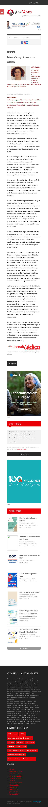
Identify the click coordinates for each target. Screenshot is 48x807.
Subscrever (24, 454)
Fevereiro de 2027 (15, 783)
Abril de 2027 (13, 787)
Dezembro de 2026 (15, 778)
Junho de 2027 (14, 792)
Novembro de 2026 (15, 776)
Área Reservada (34, 3)
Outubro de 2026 (15, 774)
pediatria (11, 746)
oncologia (11, 742)
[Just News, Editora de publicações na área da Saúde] (24, 14)
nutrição (22, 734)
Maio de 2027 (13, 789)
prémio (18, 746)
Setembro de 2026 (15, 771)
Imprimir (13, 364)
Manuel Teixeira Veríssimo (16, 755)
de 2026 (12, 769)
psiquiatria (20, 742)
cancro (15, 734)
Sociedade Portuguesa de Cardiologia (20, 738)
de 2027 (12, 780)
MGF (9, 734)
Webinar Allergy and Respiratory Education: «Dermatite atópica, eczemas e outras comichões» (28, 613)
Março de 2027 (14, 785)
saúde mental (30, 742)
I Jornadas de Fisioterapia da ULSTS (29, 592)
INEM (24, 746)
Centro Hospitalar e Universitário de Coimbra (22, 750)
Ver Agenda (24, 648)
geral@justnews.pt (21, 449)
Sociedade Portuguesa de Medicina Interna (21, 759)
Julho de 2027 (13, 794)
